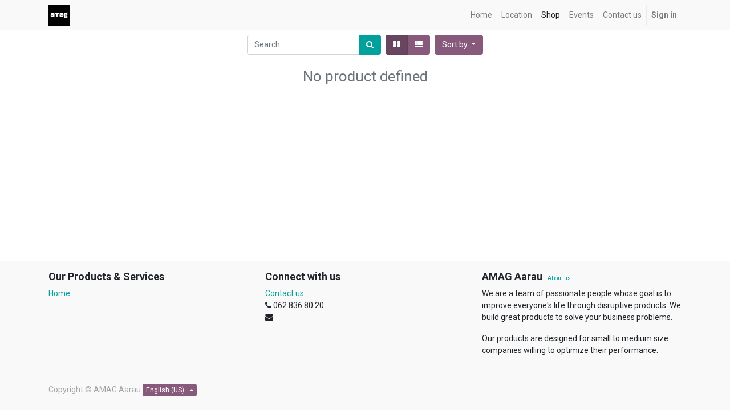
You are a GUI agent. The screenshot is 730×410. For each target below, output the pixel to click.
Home (59, 293)
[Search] (370, 45)
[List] (418, 45)
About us (559, 278)
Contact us (284, 293)
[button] (459, 45)
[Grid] (397, 45)
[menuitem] (481, 15)
